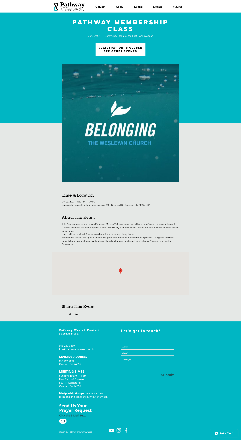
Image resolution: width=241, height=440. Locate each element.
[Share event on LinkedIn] (76, 314)
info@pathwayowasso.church (76, 349)
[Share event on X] (70, 314)
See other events (120, 51)
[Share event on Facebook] (63, 314)
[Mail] (63, 421)
